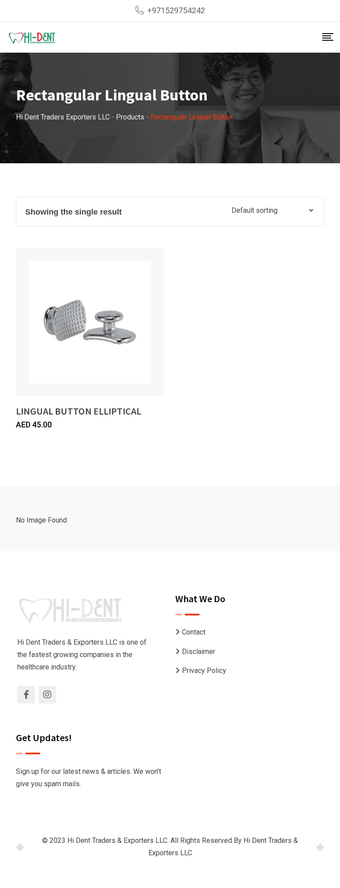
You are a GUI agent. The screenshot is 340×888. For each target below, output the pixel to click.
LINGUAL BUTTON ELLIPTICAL (78, 411)
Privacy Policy (204, 670)
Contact (193, 632)
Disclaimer (198, 651)
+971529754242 (176, 10)
